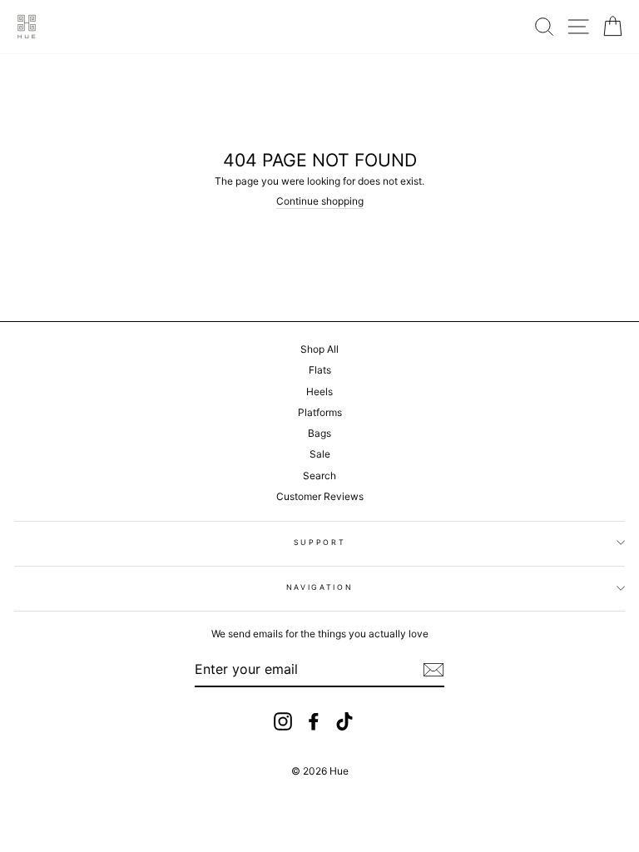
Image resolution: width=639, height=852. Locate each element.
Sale (320, 454)
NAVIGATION (320, 587)
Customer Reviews (320, 496)
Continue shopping (320, 201)
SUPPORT (320, 542)
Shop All (319, 349)
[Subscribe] (433, 670)
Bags (319, 433)
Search (319, 475)
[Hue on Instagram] (283, 721)
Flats (320, 370)
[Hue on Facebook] (314, 721)
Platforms (320, 412)
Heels (319, 391)
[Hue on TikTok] (344, 721)
